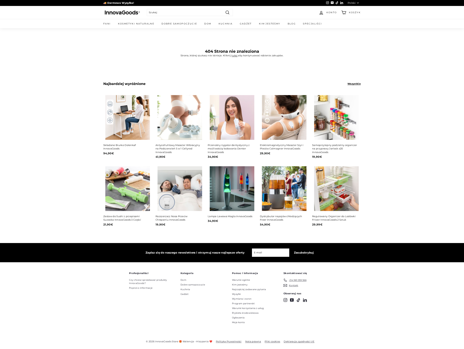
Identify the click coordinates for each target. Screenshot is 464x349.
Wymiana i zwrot (241, 298)
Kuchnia (226, 23)
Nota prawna (253, 341)
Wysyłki (236, 294)
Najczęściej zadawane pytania (249, 289)
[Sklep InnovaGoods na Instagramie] (285, 300)
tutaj (234, 55)
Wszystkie (354, 83)
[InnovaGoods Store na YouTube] (292, 300)
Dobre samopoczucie (179, 23)
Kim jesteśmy (269, 23)
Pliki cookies (272, 341)
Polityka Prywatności (229, 341)
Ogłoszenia (238, 317)
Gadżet (246, 23)
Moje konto (238, 322)
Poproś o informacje (140, 288)
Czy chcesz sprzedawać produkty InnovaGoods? (148, 282)
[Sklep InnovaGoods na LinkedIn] (305, 300)
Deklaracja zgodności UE (299, 341)
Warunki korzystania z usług (248, 308)
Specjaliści (312, 23)
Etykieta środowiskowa (245, 313)
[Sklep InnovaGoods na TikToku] (298, 300)
